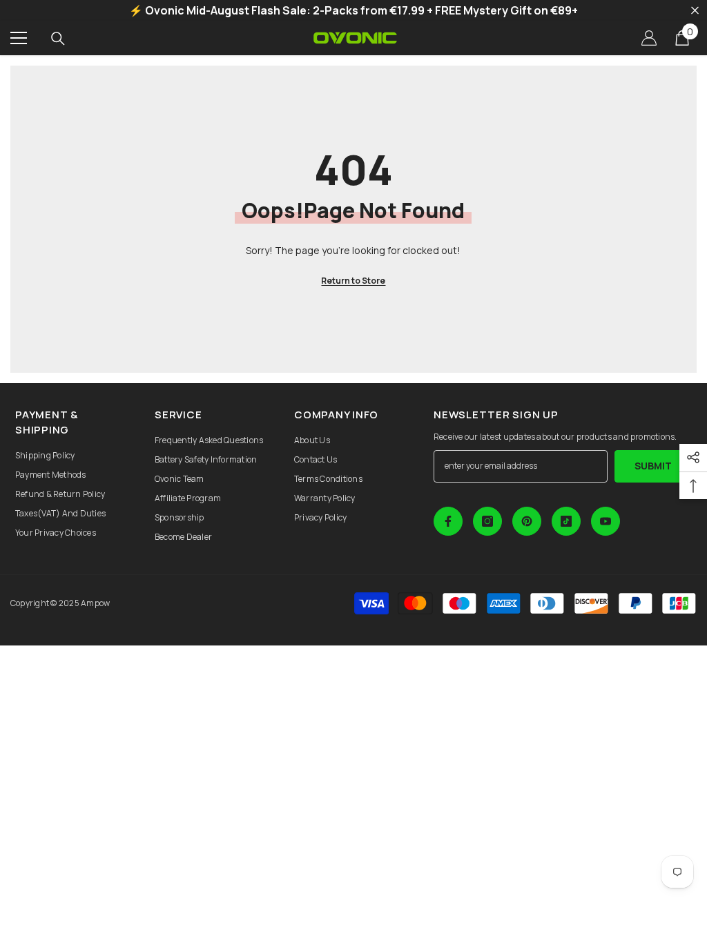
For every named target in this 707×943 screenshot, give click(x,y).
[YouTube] (605, 521)
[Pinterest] (526, 521)
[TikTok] (566, 521)
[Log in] (649, 38)
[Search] (58, 38)
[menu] (18, 38)
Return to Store (353, 280)
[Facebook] (448, 521)
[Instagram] (487, 521)
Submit (653, 465)
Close (695, 11)
